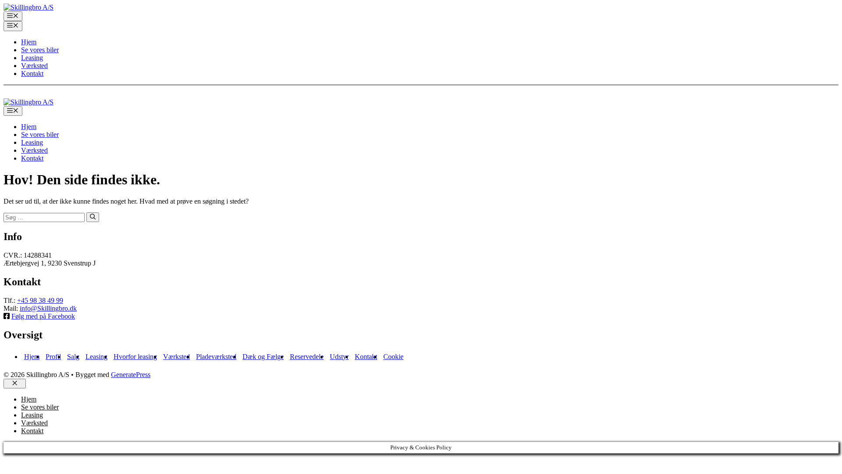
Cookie (393, 356)
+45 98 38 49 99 (40, 300)
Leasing (32, 57)
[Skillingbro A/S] (29, 102)
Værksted (34, 65)
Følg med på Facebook (43, 316)
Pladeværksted (216, 356)
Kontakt (32, 73)
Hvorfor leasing (135, 356)
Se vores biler (40, 50)
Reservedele (307, 356)
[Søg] (92, 217)
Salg (73, 356)
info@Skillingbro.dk (48, 308)
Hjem (28, 42)
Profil (53, 356)
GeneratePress (130, 374)
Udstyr (339, 356)
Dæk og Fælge (263, 356)
